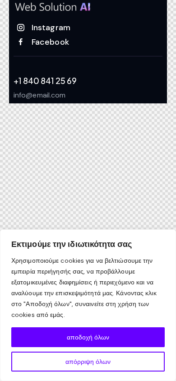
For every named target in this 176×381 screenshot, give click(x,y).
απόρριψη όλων (88, 362)
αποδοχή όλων (88, 337)
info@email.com (39, 95)
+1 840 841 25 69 (45, 81)
